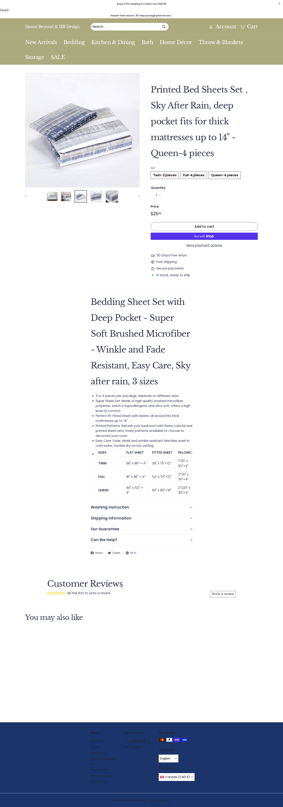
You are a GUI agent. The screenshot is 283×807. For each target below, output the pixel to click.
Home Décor (176, 42)
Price (155, 206)
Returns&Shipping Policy (103, 761)
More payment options (204, 245)
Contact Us (98, 753)
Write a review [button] (223, 594)
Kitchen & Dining (113, 42)
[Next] (138, 196)
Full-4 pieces (194, 175)
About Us (96, 741)
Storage (34, 57)
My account (98, 782)
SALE (58, 57)
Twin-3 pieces (165, 175)
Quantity (158, 187)
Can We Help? (104, 539)
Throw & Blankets (220, 42)
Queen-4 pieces (224, 175)
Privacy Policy (100, 770)
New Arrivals (41, 42)
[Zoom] (82, 130)
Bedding (74, 42)
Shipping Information (111, 518)
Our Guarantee (105, 529)
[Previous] (27, 196)
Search (95, 747)
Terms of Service (102, 776)
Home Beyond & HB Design (52, 26)
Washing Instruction (110, 507)
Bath (147, 42)
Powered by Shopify (159, 800)
